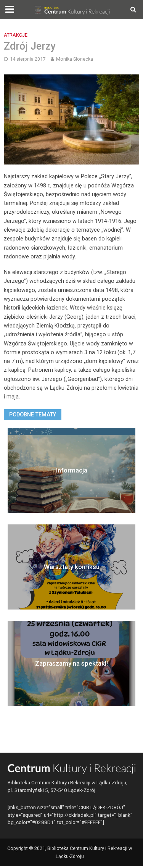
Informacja (71, 470)
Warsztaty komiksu (72, 567)
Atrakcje (15, 35)
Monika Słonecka (74, 59)
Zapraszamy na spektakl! (71, 663)
